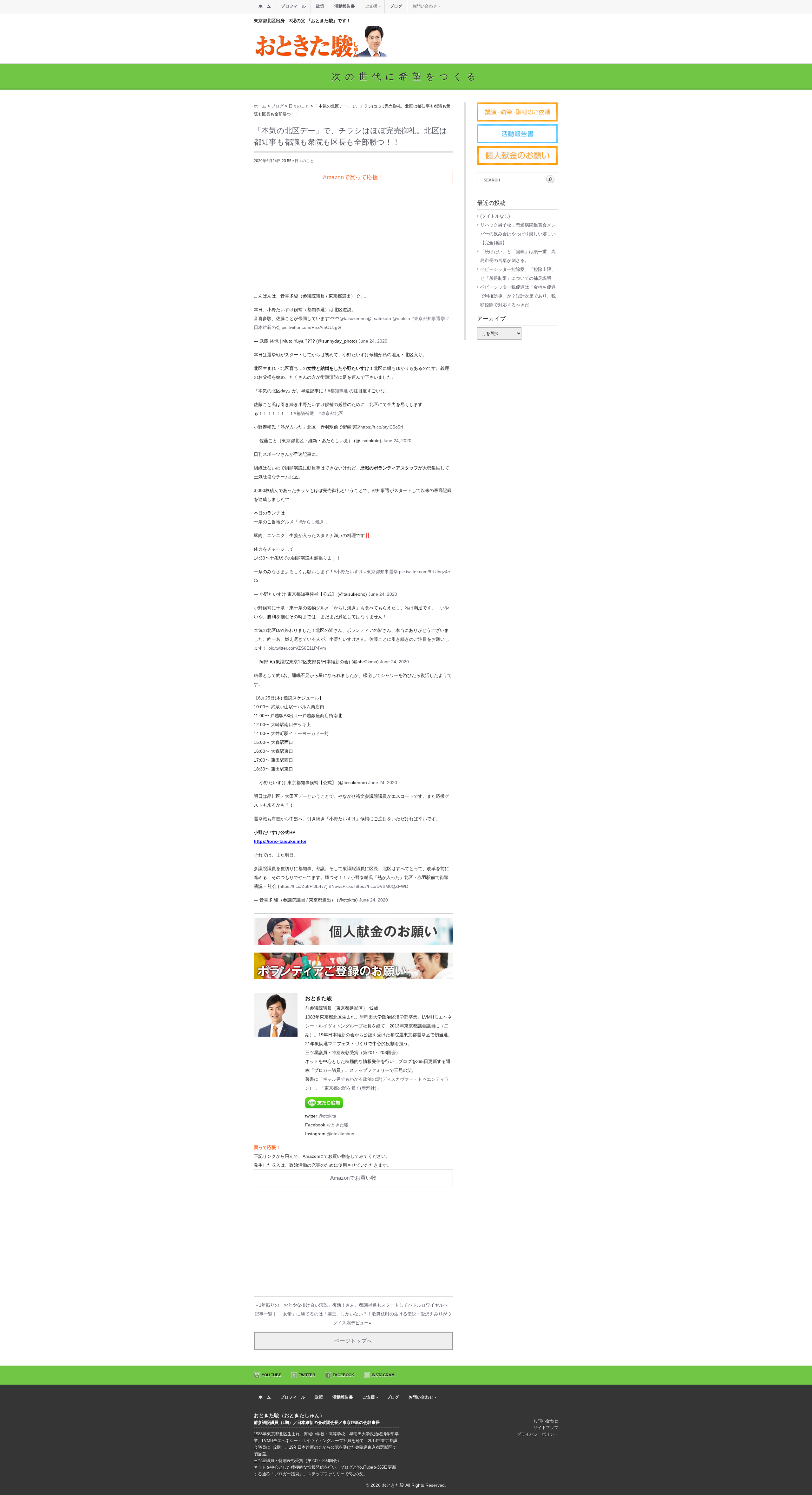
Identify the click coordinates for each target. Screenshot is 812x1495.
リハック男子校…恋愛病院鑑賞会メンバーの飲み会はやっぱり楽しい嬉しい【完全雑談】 (518, 233)
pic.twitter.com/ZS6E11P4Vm (297, 648)
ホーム (265, 6)
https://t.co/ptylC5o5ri (381, 426)
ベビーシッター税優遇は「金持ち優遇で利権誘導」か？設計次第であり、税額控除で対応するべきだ (518, 296)
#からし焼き (311, 521)
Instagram (383, 1375)
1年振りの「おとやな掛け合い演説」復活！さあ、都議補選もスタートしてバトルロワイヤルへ (353, 1305)
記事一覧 (263, 1313)
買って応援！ (267, 1147)
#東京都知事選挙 (428, 318)
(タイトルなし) (495, 216)
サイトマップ (546, 1427)
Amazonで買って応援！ (353, 177)
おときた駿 (337, 1124)
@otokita (401, 318)
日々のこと (304, 161)
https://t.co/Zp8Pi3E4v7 (302, 886)
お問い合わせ (546, 1421)
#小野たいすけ (348, 571)
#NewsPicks (341, 886)
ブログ (396, 6)
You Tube (271, 1375)
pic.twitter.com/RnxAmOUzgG (311, 327)
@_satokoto (379, 318)
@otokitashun (340, 1133)
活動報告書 (344, 6)
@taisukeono (352, 318)
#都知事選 (338, 390)
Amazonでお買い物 (353, 1178)
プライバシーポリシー (537, 1434)
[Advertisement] (353, 236)
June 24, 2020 (372, 341)
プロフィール (293, 6)
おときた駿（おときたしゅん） (289, 1415)
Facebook (343, 1375)
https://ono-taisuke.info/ (280, 841)
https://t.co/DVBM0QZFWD (381, 886)
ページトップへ (353, 1341)
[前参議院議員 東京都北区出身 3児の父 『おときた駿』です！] (321, 55)
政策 (320, 6)
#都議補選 (304, 413)
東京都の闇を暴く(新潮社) (350, 1088)
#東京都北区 (330, 413)
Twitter (307, 1375)
